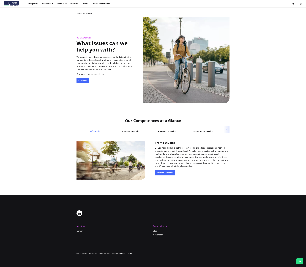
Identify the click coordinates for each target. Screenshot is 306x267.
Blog (155, 231)
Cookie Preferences (118, 253)
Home (78, 13)
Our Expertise (32, 3)
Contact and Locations (101, 3)
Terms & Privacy (104, 253)
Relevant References (165, 173)
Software (74, 3)
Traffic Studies (94, 131)
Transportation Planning (203, 131)
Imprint (130, 253)
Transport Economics (130, 131)
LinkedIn (79, 213)
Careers (85, 3)
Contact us (82, 80)
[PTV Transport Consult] (11, 3)
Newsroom (158, 234)
